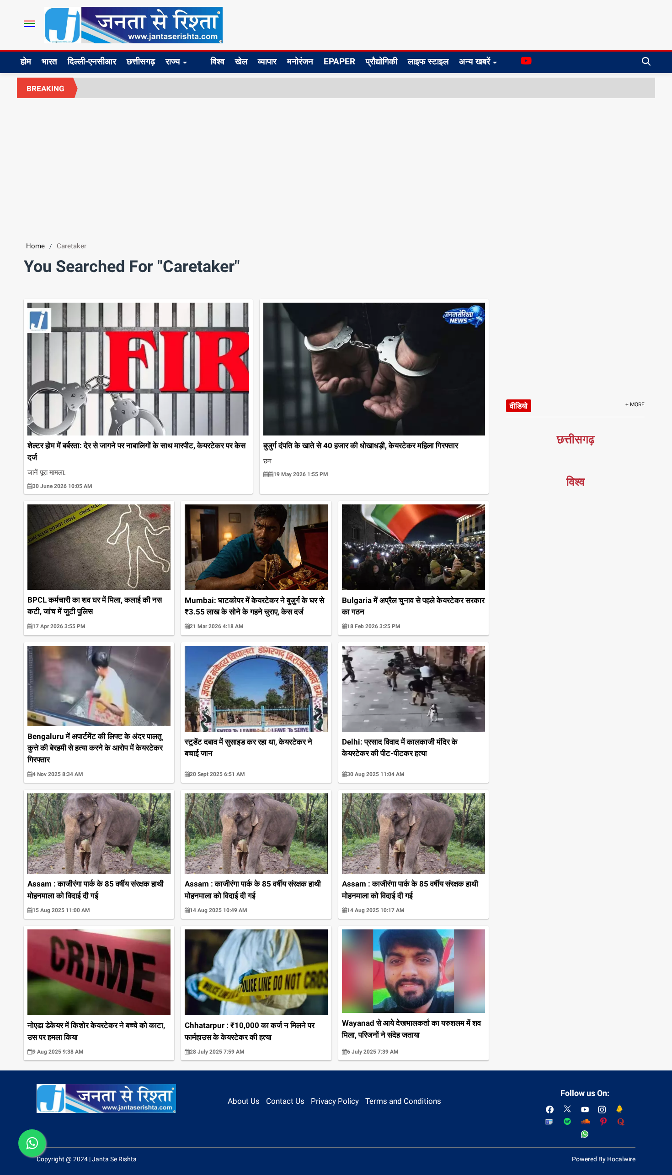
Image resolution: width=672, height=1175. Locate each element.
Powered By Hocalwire (603, 1159)
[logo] (133, 24)
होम (26, 61)
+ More (635, 404)
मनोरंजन (300, 61)
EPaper (339, 61)
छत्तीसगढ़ (141, 61)
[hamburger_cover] (29, 24)
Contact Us (285, 1101)
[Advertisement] (336, 167)
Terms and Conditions (403, 1101)
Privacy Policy (335, 1101)
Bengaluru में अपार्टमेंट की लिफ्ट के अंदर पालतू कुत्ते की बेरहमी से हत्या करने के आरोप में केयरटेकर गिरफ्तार (95, 748)
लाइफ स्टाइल (428, 61)
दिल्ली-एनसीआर (92, 61)
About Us (244, 1101)
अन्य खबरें (474, 61)
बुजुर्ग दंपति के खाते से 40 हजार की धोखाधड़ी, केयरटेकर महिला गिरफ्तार (360, 445)
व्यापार (267, 61)
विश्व (217, 61)
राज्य (172, 61)
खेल (241, 61)
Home (35, 246)
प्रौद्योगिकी (381, 61)
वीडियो (519, 405)
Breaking (45, 88)
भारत (49, 61)
